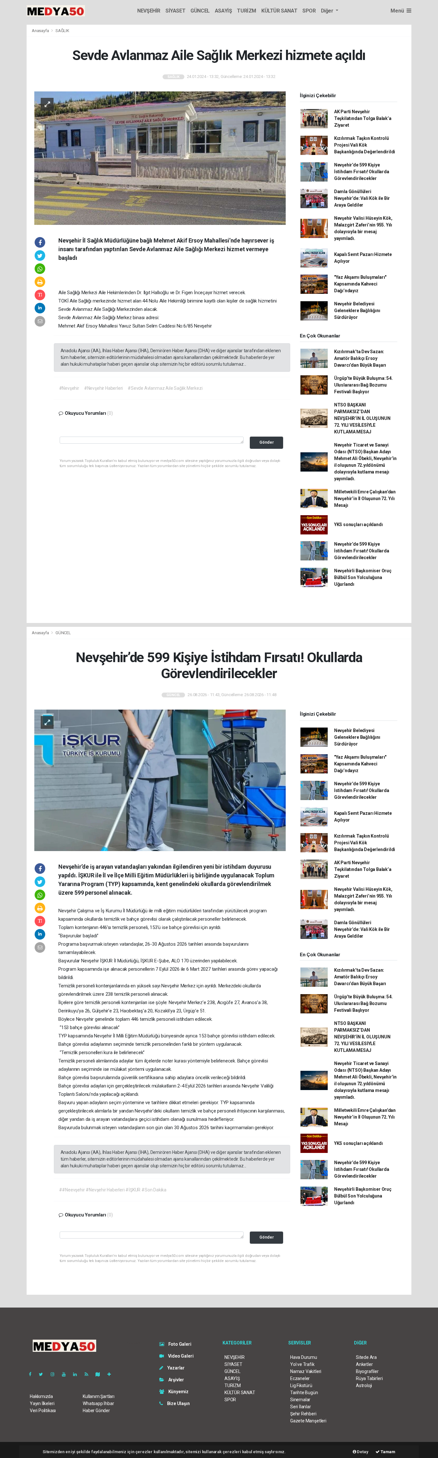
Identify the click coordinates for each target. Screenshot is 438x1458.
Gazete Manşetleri (308, 1420)
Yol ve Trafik (302, 1364)
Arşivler (175, 1379)
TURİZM (246, 11)
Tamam (387, 1451)
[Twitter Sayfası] (43, 1374)
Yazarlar (175, 1367)
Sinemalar (300, 1399)
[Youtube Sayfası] (66, 1374)
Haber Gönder (96, 1410)
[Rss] (89, 1374)
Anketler (364, 1364)
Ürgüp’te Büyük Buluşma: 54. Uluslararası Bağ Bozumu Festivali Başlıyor (363, 385)
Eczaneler (300, 1378)
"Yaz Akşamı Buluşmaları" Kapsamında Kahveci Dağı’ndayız (360, 284)
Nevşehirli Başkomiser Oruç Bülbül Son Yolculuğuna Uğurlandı (363, 577)
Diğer (328, 11)
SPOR (309, 11)
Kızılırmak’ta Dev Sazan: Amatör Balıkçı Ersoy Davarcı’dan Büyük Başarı (360, 358)
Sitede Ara (366, 1357)
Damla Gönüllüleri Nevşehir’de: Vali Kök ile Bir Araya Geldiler (362, 198)
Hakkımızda (41, 1396)
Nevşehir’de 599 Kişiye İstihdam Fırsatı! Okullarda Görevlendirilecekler (361, 171)
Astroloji (364, 1385)
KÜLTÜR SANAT (279, 11)
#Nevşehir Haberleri (103, 388)
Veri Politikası (43, 1410)
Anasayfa (41, 30)
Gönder (266, 442)
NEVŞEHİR (148, 11)
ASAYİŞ (223, 11)
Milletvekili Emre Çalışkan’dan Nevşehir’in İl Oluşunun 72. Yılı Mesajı (365, 498)
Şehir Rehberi (303, 1413)
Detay (362, 1451)
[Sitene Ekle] (111, 1374)
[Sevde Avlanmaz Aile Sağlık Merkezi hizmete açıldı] (160, 157)
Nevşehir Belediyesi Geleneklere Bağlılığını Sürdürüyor (357, 310)
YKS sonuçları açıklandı (358, 524)
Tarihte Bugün (304, 1392)
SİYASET (175, 11)
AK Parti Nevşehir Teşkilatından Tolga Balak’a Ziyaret (363, 118)
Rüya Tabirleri (369, 1378)
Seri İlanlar (300, 1406)
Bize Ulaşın (178, 1403)
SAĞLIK (62, 30)
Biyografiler (367, 1371)
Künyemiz (178, 1391)
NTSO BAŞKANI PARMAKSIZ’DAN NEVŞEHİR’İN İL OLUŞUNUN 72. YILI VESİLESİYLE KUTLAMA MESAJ (362, 418)
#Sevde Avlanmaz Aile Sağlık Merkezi (165, 388)
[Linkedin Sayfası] (77, 1374)
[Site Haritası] (100, 1374)
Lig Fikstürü (301, 1385)
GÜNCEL (200, 11)
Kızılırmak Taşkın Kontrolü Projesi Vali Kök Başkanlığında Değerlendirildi (364, 145)
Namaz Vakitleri (305, 1371)
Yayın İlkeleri (42, 1403)
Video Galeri (180, 1356)
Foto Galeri (179, 1344)
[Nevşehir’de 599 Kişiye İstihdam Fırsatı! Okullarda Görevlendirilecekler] (160, 779)
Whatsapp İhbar (98, 1403)
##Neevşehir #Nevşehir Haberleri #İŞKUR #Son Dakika (112, 1189)
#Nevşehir (69, 388)
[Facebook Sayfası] (33, 1374)
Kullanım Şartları (98, 1396)
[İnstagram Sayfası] (55, 1374)
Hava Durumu (303, 1357)
